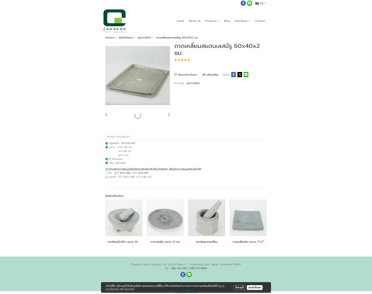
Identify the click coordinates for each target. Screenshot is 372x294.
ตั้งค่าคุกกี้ (239, 287)
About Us (195, 21)
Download (241, 21)
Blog (227, 21)
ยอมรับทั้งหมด (255, 287)
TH (261, 3)
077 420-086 (122, 173)
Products (211, 21)
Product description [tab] (118, 136)
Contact (260, 21)
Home (180, 21)
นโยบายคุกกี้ (129, 289)
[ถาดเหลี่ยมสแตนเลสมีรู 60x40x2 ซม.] (137, 76)
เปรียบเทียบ (212, 75)
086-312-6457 (179, 268)
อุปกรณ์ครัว (193, 83)
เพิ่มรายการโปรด (187, 75)
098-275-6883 (198, 268)
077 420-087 (140, 173)
